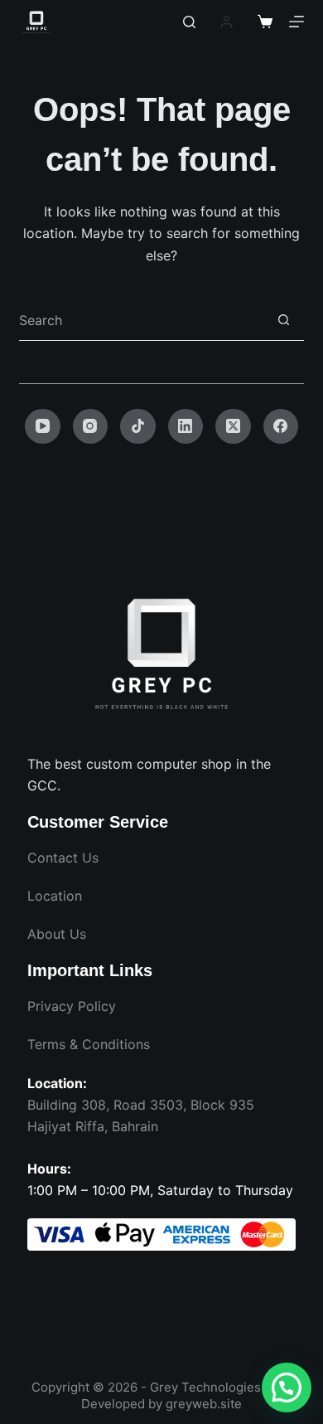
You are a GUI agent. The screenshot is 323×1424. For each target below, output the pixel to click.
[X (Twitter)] (233, 427)
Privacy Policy (71, 1006)
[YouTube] (42, 427)
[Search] (189, 22)
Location (54, 895)
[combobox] (141, 320)
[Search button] (283, 319)
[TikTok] (138, 427)
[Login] (226, 22)
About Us (56, 934)
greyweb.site (204, 1404)
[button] (286, 1387)
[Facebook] (281, 427)
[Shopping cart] (265, 21)
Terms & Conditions (88, 1044)
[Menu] (296, 21)
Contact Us (63, 857)
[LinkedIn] (186, 427)
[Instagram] (90, 427)
